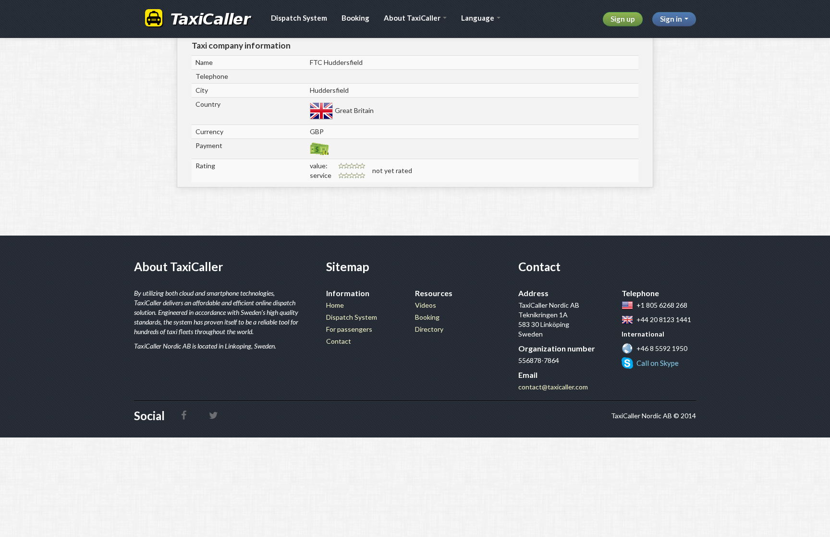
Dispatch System (299, 17)
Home (335, 305)
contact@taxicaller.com (553, 387)
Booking (355, 17)
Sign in (672, 18)
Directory (429, 329)
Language (478, 17)
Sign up (622, 18)
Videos (425, 305)
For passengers (349, 329)
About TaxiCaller (413, 17)
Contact (338, 341)
